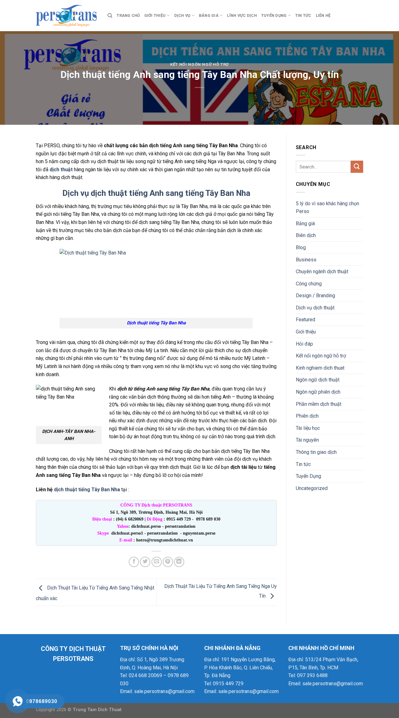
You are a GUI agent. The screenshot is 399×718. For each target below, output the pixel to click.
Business (306, 260)
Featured (305, 320)
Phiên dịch (307, 416)
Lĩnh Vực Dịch (242, 15)
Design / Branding (315, 295)
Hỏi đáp (304, 344)
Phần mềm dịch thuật (318, 404)
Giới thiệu (155, 15)
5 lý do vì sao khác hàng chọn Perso (327, 208)
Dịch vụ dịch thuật (315, 308)
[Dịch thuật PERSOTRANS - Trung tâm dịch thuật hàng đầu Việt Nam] (67, 16)
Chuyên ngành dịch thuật (322, 271)
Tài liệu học (308, 428)
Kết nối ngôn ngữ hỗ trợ (199, 64)
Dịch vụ (182, 15)
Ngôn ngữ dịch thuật (317, 380)
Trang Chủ (128, 15)
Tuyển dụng (274, 15)
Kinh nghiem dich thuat (320, 368)
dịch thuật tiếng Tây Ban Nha (87, 489)
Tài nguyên (307, 440)
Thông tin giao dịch (316, 452)
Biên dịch (306, 235)
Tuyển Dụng (308, 476)
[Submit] (357, 167)
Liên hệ (323, 15)
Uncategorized (312, 488)
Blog (301, 247)
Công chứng (309, 284)
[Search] (110, 16)
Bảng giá (209, 15)
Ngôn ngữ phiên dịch (318, 392)
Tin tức (303, 15)
